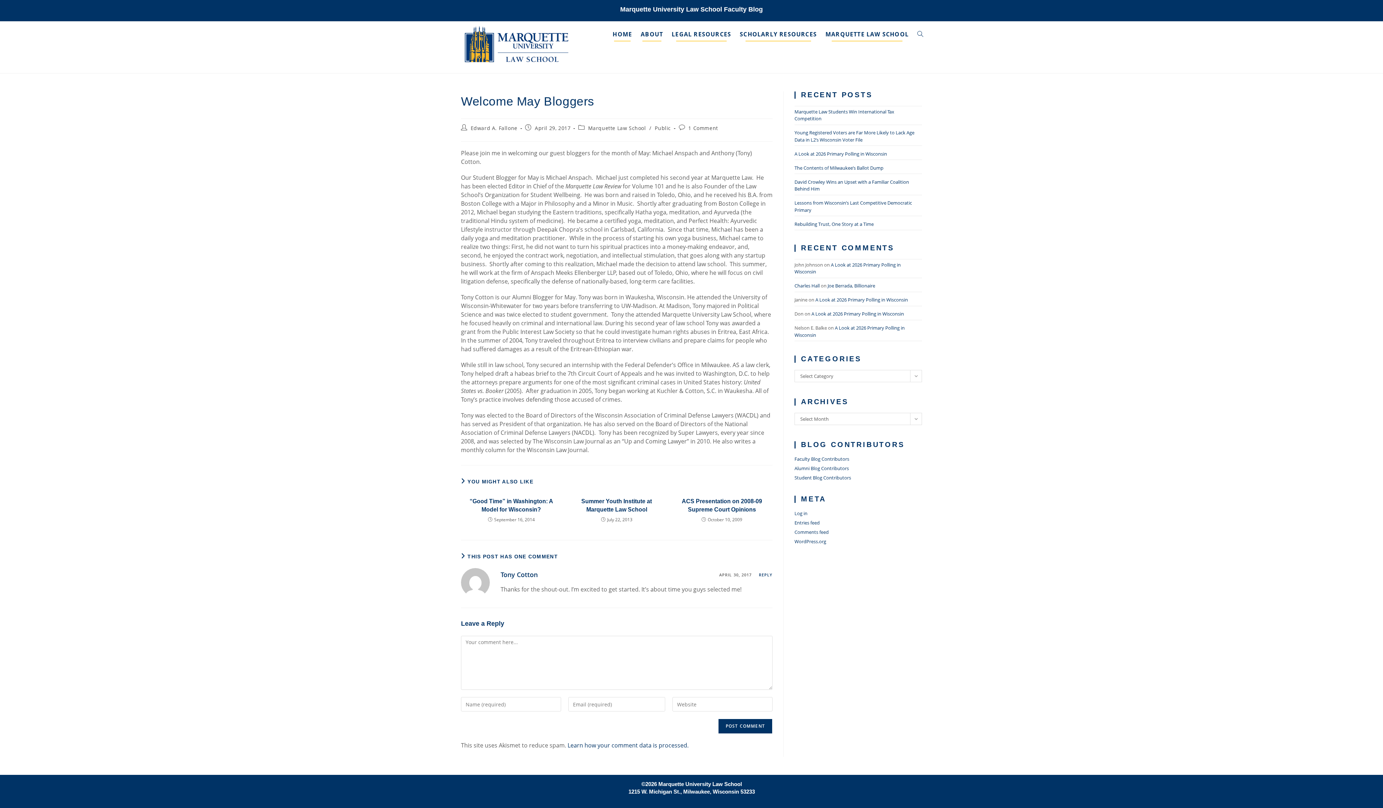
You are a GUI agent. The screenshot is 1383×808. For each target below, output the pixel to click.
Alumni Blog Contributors (822, 468)
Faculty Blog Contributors (822, 459)
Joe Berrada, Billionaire (851, 285)
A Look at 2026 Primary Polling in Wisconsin (841, 154)
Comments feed (812, 532)
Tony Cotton (519, 574)
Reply (766, 574)
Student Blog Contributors (823, 477)
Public (663, 128)
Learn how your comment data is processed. (628, 745)
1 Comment (703, 128)
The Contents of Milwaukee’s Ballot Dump (839, 168)
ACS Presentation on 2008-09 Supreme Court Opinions (722, 505)
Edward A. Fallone (494, 128)
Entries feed (807, 522)
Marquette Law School (617, 128)
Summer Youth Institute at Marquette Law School (616, 505)
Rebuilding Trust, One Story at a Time (834, 224)
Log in (801, 513)
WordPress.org (810, 541)
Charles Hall (807, 285)
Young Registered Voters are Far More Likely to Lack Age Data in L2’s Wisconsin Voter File (854, 136)
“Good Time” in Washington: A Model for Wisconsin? (511, 505)
